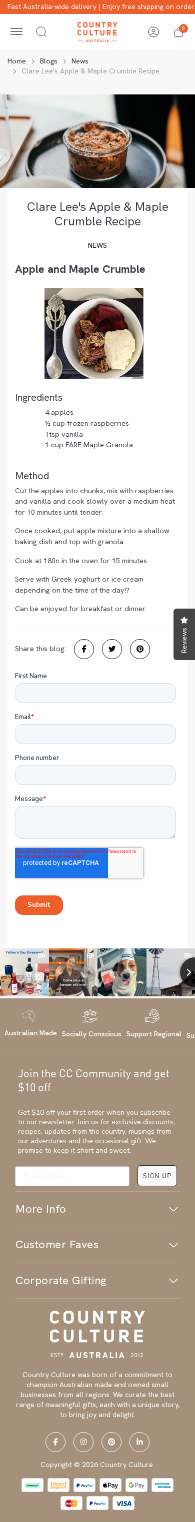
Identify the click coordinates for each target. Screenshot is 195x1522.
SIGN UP (157, 1175)
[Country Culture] (98, 31)
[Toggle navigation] (16, 31)
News (97, 245)
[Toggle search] (41, 32)
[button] (178, 32)
